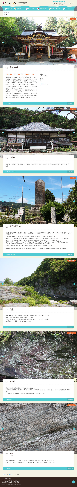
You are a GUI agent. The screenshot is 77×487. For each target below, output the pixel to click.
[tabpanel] (38, 42)
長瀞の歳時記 (43, 8)
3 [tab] (38, 304)
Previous (3, 42)
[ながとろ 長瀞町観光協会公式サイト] (15, 3)
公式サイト (43, 84)
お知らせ (9, 8)
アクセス (67, 8)
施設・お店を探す (55, 8)
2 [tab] (37, 304)
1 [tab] (37, 449)
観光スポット (20, 8)
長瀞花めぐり (31, 8)
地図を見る (70, 103)
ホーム (4, 474)
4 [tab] (39, 304)
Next (74, 42)
